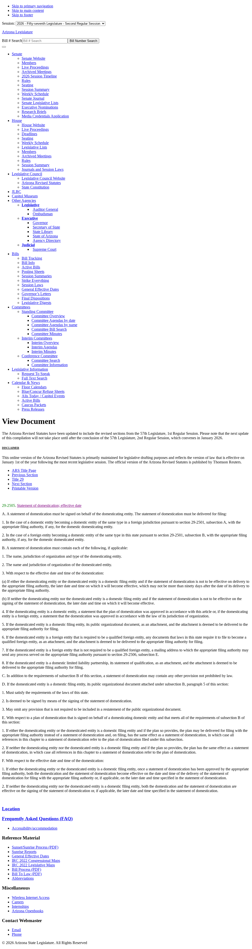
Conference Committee (40, 356)
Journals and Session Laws (42, 169)
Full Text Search (34, 378)
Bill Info (28, 263)
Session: (9, 23)
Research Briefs (34, 112)
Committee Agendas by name (54, 325)
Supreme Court (44, 249)
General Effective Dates (40, 289)
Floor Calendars (34, 387)
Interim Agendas (44, 347)
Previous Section (25, 475)
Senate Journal (33, 98)
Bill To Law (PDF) (27, 874)
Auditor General (45, 209)
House (17, 120)
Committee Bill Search (49, 329)
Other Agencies (24, 200)
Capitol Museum (25, 196)
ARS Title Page (24, 470)
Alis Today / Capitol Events (43, 396)
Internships (20, 906)
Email (16, 930)
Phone (17, 934)
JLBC (16, 192)
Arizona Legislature (17, 32)
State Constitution (35, 187)
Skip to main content (28, 10)
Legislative (30, 205)
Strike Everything (35, 280)
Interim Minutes (44, 351)
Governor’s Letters (36, 294)
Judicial (28, 245)
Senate (17, 54)
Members (29, 63)
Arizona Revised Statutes (41, 183)
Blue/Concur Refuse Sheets (43, 391)
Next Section (22, 484)
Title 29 (18, 479)
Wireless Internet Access (30, 897)
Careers (18, 902)
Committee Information (50, 365)
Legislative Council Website (43, 178)
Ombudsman (43, 214)
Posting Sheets (33, 271)
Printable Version (25, 488)
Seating (27, 85)
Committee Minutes (47, 334)
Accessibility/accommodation (34, 828)
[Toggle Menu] (4, 47)
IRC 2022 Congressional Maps (36, 860)
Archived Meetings (36, 72)
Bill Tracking (32, 258)
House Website (33, 125)
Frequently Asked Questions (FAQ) (37, 818)
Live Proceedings (35, 67)
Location (11, 808)
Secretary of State (46, 227)
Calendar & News (26, 382)
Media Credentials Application (45, 116)
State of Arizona (45, 236)
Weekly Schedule (35, 94)
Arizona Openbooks (27, 911)
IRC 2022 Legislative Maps (33, 865)
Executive (30, 218)
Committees (21, 307)
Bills (15, 254)
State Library (43, 231)
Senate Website (33, 58)
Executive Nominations (40, 107)
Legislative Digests (36, 303)
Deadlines (29, 134)
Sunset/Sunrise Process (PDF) (35, 847)
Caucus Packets (34, 405)
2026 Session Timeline (39, 76)
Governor (40, 223)
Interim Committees (37, 338)
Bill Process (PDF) (26, 869)
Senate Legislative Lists (40, 103)
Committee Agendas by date (53, 320)
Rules (26, 80)
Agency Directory (47, 240)
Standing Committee (37, 311)
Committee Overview (48, 316)
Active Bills (31, 267)
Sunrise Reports (24, 852)
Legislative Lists (34, 147)
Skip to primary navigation (32, 6)
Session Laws (32, 285)
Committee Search (46, 360)
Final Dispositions (36, 298)
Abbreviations (23, 878)
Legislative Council (27, 174)
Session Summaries (37, 276)
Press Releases (33, 409)
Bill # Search (12, 40)
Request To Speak (36, 374)
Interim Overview (45, 343)
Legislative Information (30, 369)
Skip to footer (22, 15)
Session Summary (35, 89)
